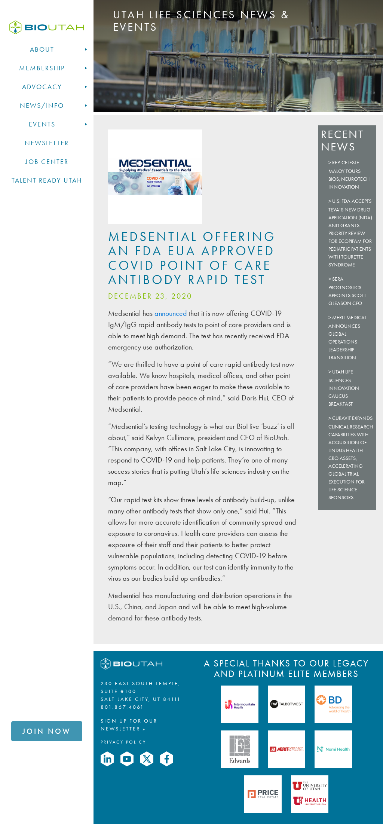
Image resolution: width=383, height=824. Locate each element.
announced (170, 313)
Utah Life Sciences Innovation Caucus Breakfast (343, 388)
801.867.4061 (122, 707)
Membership (42, 68)
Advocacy (42, 87)
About (42, 49)
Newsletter (47, 143)
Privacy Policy (123, 742)
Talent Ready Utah (47, 180)
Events (42, 124)
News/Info (42, 105)
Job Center (46, 162)
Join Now (46, 731)
